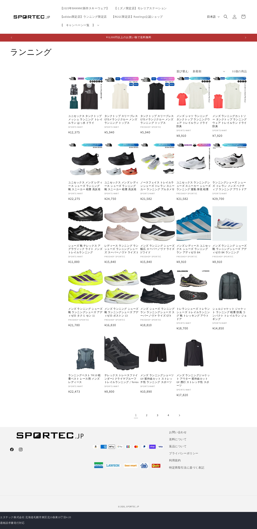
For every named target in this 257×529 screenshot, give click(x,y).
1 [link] (136, 415)
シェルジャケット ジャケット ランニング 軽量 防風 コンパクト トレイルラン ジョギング (229, 314)
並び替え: (182, 71)
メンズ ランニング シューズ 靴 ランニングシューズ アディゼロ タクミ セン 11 (85, 312)
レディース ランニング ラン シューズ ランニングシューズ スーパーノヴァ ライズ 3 (121, 249)
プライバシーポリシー (183, 453)
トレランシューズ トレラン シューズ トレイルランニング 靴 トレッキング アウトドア (193, 314)
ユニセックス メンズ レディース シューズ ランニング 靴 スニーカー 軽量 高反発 (85, 186)
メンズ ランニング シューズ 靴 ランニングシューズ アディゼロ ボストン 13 (121, 312)
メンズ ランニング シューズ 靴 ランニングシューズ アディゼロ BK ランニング (229, 249)
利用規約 (175, 460)
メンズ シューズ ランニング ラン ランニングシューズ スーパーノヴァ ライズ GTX (157, 312)
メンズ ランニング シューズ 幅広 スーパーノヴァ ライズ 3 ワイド (157, 249)
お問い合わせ (178, 432)
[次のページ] (179, 415)
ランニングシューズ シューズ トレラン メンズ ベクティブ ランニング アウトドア (229, 186)
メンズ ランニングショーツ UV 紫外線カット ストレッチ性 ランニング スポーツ (157, 379)
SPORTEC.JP (132, 506)
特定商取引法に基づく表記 (186, 467)
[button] (79, 25)
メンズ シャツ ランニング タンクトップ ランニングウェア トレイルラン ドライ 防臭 (193, 121)
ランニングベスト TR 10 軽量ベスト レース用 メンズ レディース (84, 379)
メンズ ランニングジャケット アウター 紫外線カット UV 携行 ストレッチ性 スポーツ (193, 380)
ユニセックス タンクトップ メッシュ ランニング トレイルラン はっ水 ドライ (85, 119)
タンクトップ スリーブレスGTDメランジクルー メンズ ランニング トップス (121, 119)
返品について (178, 446)
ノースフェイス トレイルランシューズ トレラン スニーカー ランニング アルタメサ (157, 186)
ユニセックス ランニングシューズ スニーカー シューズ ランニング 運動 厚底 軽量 (193, 186)
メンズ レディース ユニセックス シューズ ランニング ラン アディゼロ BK (193, 249)
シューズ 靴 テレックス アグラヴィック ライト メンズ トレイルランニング (85, 249)
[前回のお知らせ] (11, 37)
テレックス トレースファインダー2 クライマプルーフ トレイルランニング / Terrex (121, 379)
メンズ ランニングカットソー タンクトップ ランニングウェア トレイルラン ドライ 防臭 (229, 121)
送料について (178, 439)
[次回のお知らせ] (245, 37)
